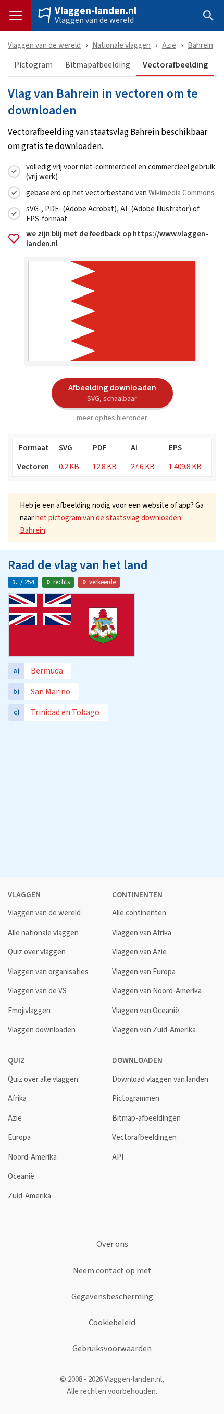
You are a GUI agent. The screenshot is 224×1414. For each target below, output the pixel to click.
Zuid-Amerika (29, 1196)
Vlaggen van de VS (37, 991)
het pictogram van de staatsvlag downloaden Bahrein (100, 523)
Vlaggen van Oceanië (145, 1011)
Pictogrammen (135, 1099)
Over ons (112, 1244)
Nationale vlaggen (121, 45)
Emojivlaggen (29, 1011)
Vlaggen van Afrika (141, 933)
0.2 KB (69, 467)
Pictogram (33, 65)
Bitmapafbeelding (97, 65)
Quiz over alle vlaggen (43, 1079)
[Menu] (15, 15)
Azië (169, 45)
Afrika (17, 1099)
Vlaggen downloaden (42, 1030)
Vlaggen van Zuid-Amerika (154, 1030)
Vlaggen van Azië (139, 952)
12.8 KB (105, 467)
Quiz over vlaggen (37, 952)
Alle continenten (139, 913)
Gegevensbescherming (112, 1296)
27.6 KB (143, 467)
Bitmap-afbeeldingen (146, 1118)
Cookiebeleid (112, 1322)
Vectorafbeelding (175, 65)
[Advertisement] (112, 801)
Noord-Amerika (32, 1157)
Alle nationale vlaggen (43, 933)
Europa (19, 1137)
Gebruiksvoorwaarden (112, 1348)
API (117, 1157)
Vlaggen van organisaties (48, 972)
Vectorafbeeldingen (144, 1137)
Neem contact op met (112, 1270)
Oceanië (21, 1176)
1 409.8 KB (185, 467)
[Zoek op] (208, 15)
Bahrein (200, 45)
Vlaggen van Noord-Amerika (157, 991)
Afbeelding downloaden (112, 392)
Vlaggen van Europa (144, 972)
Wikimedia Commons (181, 192)
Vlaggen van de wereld (94, 20)
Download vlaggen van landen (160, 1079)
